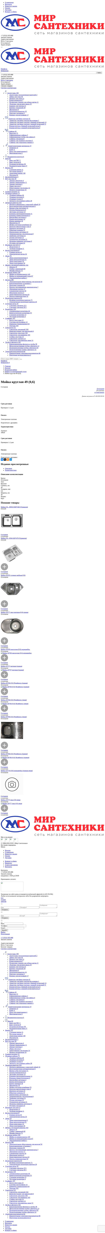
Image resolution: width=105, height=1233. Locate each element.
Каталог (8, 368)
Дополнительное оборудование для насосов (25, 282)
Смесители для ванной (18, 329)
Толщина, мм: (5, 489)
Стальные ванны (16, 169)
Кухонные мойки (12, 272)
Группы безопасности (17, 210)
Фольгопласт (14, 247)
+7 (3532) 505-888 (7, 938)
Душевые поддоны (16, 197)
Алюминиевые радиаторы (19, 311)
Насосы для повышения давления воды (23, 287)
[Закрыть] (1, 912)
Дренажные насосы (17, 289)
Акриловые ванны (17, 173)
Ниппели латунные (17, 228)
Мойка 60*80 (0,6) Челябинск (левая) (14, 717)
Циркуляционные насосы (19, 294)
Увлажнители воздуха (15, 157)
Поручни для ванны (17, 113)
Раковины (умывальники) (19, 324)
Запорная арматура (13, 203)
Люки (8, 256)
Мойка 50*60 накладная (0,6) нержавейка (15, 649)
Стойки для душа (16, 337)
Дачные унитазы (15, 184)
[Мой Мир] (10, 459)
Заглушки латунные (17, 212)
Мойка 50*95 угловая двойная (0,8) (13, 575)
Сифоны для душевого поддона (21, 140)
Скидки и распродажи (8, 88)
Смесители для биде (17, 338)
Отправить (5, 909)
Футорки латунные (17, 243)
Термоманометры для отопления (21, 234)
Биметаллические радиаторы (20, 313)
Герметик (13, 148)
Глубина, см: (5, 485)
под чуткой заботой (3, 899)
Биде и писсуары (16, 320)
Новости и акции (11, 6)
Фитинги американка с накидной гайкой (24, 204)
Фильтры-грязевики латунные (20, 241)
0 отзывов (4, 534)
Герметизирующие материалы (19, 146)
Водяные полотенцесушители (20, 300)
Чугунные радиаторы (17, 316)
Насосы (9, 280)
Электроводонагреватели (15, 351)
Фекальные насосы (16, 293)
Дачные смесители (16, 180)
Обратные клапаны (17, 230)
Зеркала (13, 267)
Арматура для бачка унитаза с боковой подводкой (27, 122)
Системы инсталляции (18, 322)
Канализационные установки (20, 283)
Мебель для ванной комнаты (16, 265)
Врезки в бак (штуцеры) (18, 208)
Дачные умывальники (18, 182)
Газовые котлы (15, 252)
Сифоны (13, 131)
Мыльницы (14, 109)
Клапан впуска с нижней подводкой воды (24, 128)
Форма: (3, 496)
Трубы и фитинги (13, 342)
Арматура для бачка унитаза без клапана (24, 120)
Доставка (8, 10)
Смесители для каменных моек (21, 340)
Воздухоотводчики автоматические (22, 206)
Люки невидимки (16, 261)
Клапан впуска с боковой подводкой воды (24, 126)
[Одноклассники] (8, 459)
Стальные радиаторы (17, 315)
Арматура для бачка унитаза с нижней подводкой (27, 124)
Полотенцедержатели (18, 111)
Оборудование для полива (19, 188)
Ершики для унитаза (17, 106)
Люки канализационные (18, 258)
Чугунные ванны (16, 171)
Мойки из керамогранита (19, 274)
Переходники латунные (18, 232)
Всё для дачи (10, 179)
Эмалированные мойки (18, 278)
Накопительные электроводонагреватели (24, 353)
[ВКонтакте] (2, 459)
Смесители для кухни (18, 333)
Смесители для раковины (19, 335)
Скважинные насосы (17, 291)
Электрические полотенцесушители (23, 302)
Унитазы (13, 326)
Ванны (9, 168)
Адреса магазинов (11, 865)
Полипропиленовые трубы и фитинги (23, 348)
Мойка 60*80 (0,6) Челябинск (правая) (14, 754)
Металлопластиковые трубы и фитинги (24, 346)
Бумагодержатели (16, 100)
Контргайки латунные (17, 217)
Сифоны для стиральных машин (21, 142)
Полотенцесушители (13, 298)
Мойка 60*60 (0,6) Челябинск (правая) (14, 683)
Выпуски (13, 133)
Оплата (7, 8)
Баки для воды (15, 162)
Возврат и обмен (11, 12)
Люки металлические (17, 259)
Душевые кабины (12, 193)
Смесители (10, 327)
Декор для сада (15, 186)
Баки (8, 158)
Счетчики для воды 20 (17, 307)
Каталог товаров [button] (7, 86)
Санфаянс (10, 318)
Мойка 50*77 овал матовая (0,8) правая (14, 612)
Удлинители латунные (18, 239)
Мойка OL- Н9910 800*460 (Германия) (14, 507)
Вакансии (8, 863)
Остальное (100, 389)
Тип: (2, 482)
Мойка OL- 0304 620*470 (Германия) (14, 538)
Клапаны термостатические (19, 215)
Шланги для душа (16, 98)
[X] (5, 459)
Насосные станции (17, 285)
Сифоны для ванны (16, 139)
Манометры (14, 223)
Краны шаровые (16, 221)
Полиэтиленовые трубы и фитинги (22, 350)
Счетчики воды (11, 304)
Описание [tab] (8, 468)
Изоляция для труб (13, 245)
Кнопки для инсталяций (19, 115)
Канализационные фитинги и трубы (23, 344)
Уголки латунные (16, 237)
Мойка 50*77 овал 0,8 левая (10, 800)
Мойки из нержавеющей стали (21, 276)
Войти (3, 932)
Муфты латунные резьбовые (20, 225)
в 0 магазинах (99, 392)
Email (3, 928)
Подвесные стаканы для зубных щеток (23, 102)
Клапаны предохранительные (20, 214)
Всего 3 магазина (7, 80)
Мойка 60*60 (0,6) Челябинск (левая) (14, 700)
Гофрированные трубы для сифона (22, 137)
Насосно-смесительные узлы (20, 226)
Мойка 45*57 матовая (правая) (11, 666)
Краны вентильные (17, 219)
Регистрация (5, 934)
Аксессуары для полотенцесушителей (23, 95)
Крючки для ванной (17, 108)
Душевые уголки (16, 199)
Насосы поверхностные (18, 296)
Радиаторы (10, 309)
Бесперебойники (11, 177)
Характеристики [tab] (11, 470)
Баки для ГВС (14, 160)
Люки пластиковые (17, 263)
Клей (12, 149)
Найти (99, 72)
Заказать (4, 930)
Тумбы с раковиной (17, 269)
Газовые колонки (12, 192)
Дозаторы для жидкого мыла (20, 104)
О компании (9, 2)
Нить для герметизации (18, 151)
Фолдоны (13, 175)
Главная (7, 366)
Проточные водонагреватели (20, 355)
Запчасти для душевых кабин (20, 201)
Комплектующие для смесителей (21, 331)
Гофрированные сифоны (18, 135)
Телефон (4, 926)
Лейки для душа (16, 97)
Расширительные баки (18, 166)
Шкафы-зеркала (16, 271)
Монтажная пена (15, 153)
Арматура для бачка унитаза (19, 119)
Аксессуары (13, 93)
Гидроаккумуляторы (17, 164)
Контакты (8, 4)
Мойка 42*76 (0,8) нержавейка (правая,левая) (17, 771)
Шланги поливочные (17, 190)
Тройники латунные (17, 236)
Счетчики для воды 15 (17, 305)
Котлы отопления (12, 250)
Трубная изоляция (16, 248)
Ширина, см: (5, 493)
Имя (2, 924)
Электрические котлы (18, 254)
